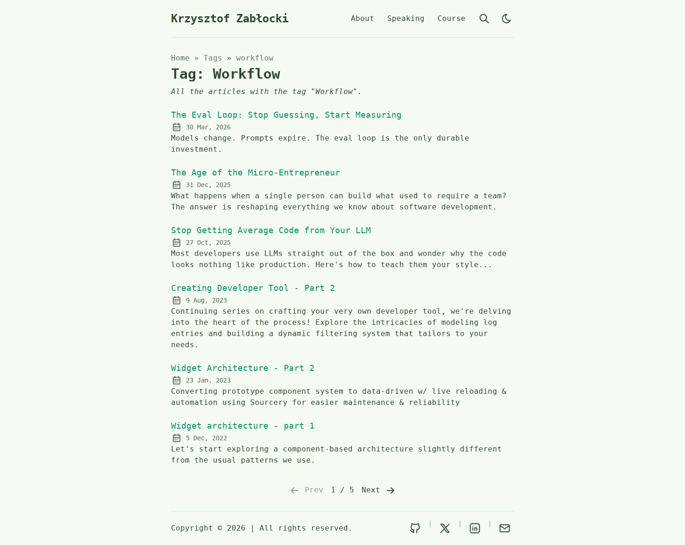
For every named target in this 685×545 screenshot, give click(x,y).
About (362, 18)
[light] (506, 18)
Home (180, 58)
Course (452, 18)
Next (373, 489)
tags (215, 58)
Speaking (406, 18)
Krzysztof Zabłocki (229, 18)
